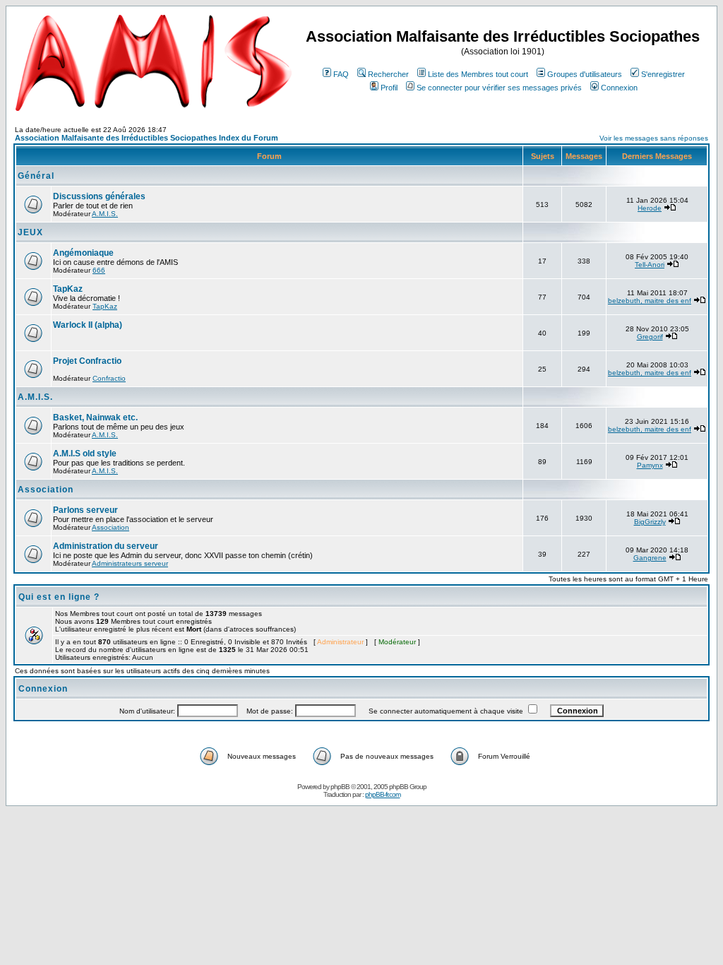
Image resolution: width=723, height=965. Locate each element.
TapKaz (68, 289)
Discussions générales (99, 196)
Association (45, 490)
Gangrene (650, 558)
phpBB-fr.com (382, 794)
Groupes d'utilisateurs (584, 74)
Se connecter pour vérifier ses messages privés (499, 87)
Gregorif (650, 337)
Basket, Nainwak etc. (95, 417)
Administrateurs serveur (130, 563)
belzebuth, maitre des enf (649, 300)
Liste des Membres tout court (478, 74)
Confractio (109, 378)
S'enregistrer (663, 74)
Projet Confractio (87, 361)
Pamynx (650, 465)
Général (36, 176)
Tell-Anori (649, 264)
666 (98, 270)
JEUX (30, 232)
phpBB (339, 787)
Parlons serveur (85, 510)
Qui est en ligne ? (59, 597)
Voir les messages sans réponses (653, 138)
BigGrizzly (650, 522)
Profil (389, 87)
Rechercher (388, 74)
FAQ (341, 74)
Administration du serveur (105, 546)
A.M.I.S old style (84, 453)
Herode (650, 208)
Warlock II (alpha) (87, 325)
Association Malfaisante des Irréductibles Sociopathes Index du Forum (146, 138)
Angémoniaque (83, 253)
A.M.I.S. (105, 214)
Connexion (619, 87)
